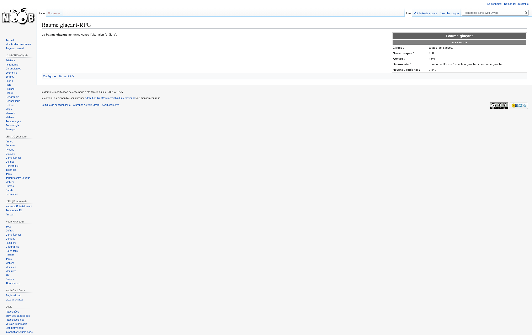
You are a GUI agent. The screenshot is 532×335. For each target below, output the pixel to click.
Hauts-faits (12, 251)
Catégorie (49, 76)
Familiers (11, 242)
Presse (10, 214)
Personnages (13, 121)
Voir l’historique (450, 13)
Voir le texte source (425, 13)
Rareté (9, 190)
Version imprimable (16, 324)
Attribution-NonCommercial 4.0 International (110, 98)
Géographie (12, 97)
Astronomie (12, 64)
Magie (9, 109)
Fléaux (9, 92)
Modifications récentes (18, 44)
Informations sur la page (19, 332)
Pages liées (12, 311)
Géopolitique (13, 101)
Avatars (10, 149)
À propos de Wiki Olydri (86, 105)
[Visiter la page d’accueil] (18, 16)
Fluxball (10, 89)
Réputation (12, 194)
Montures (11, 271)
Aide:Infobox (13, 283)
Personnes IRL (14, 210)
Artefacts (10, 60)
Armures (10, 145)
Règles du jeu (13, 295)
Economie (11, 72)
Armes (9, 141)
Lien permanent (14, 327)
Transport (11, 129)
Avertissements (110, 105)
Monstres (11, 267)
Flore (8, 84)
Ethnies (10, 76)
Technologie (13, 125)
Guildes (10, 161)
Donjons (10, 238)
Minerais (10, 113)
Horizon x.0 (12, 165)
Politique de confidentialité (56, 105)
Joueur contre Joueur (18, 178)
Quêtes (10, 186)
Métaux (10, 117)
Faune (9, 80)
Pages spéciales (15, 319)
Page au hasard (15, 48)
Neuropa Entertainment (19, 206)
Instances (11, 169)
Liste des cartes (14, 299)
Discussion (54, 13)
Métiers (10, 182)
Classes (10, 153)
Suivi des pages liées (18, 315)
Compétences (13, 157)
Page (41, 13)
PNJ (8, 275)
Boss (8, 226)
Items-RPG (66, 76)
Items (9, 174)
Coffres (10, 230)
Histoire (10, 105)
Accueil (10, 40)
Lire (408, 13)
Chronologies (13, 68)
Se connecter (494, 3)
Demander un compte (516, 3)
